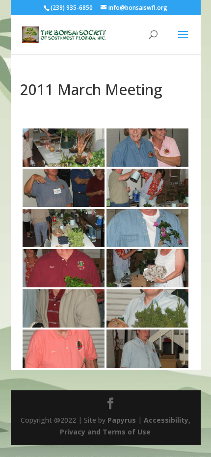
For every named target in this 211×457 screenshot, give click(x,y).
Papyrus (121, 420)
